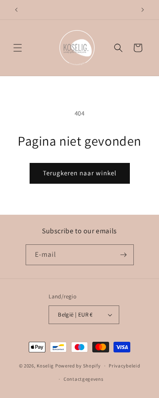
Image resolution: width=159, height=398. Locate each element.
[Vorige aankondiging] (16, 9)
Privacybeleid (124, 366)
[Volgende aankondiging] (142, 9)
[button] (17, 48)
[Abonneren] (123, 254)
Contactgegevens (84, 379)
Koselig (45, 366)
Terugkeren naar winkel (80, 173)
